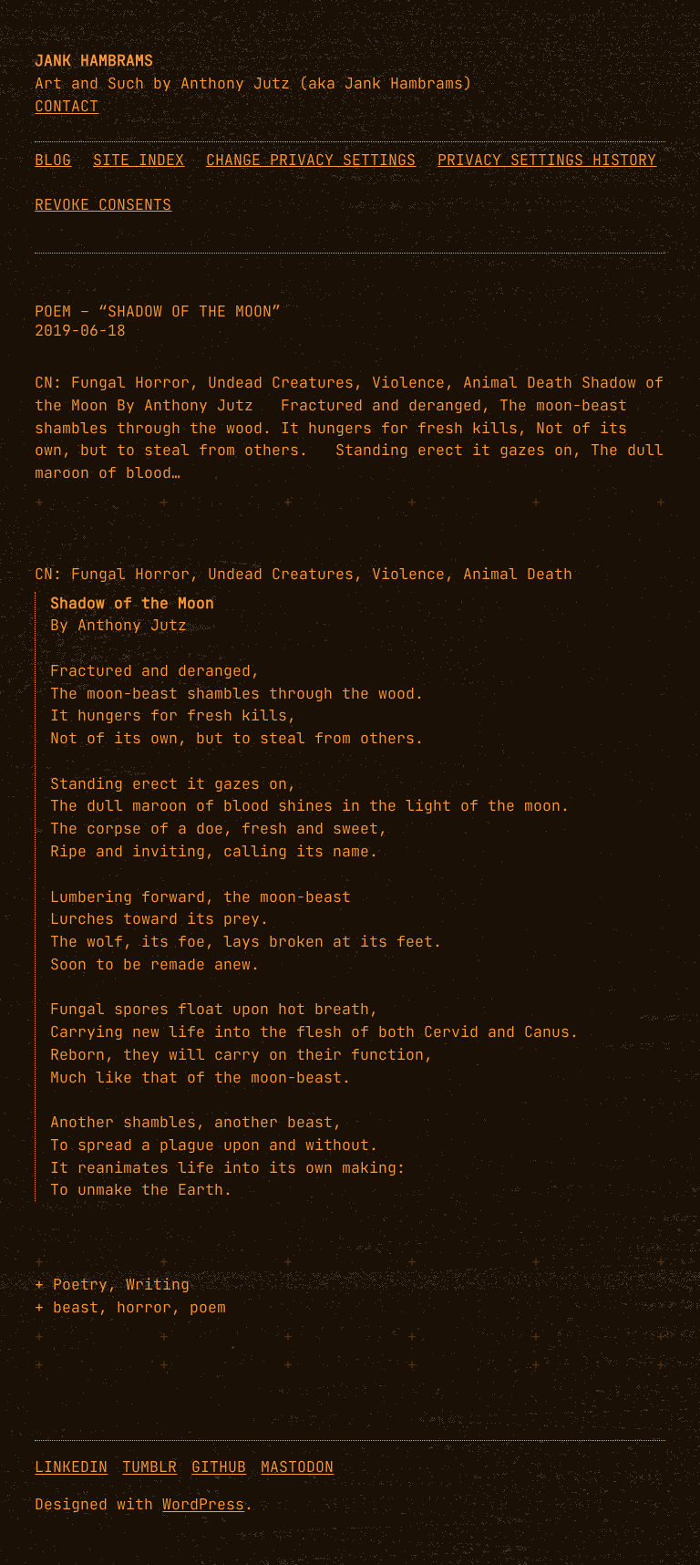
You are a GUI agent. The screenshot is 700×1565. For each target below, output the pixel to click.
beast (75, 1307)
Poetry (80, 1284)
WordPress (203, 1504)
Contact (66, 106)
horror (144, 1307)
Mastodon (297, 1466)
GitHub (218, 1466)
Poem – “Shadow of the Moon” (158, 311)
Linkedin (71, 1466)
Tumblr (149, 1466)
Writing (158, 1284)
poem (208, 1307)
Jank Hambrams (94, 60)
